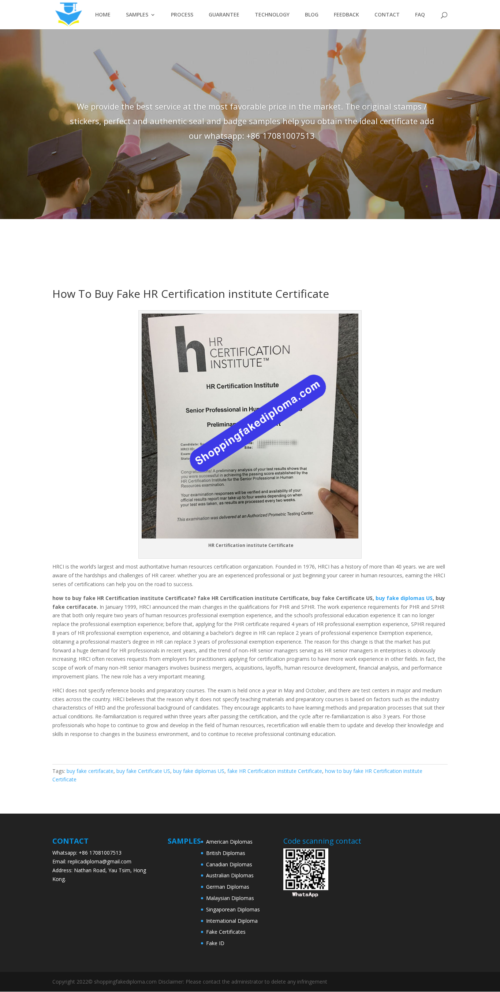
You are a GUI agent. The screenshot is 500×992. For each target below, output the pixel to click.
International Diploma (232, 920)
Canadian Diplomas (229, 864)
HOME (103, 15)
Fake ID (215, 943)
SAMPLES (137, 15)
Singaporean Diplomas (233, 909)
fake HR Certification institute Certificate (274, 770)
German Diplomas (227, 886)
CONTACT (387, 15)
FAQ (420, 15)
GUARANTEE (224, 15)
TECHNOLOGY (272, 15)
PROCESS (182, 15)
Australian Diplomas (230, 875)
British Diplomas (225, 853)
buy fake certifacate (90, 770)
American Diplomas (229, 841)
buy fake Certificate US (143, 770)
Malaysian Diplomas (230, 898)
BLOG (311, 15)
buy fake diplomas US (404, 598)
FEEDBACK (346, 15)
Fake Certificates (226, 931)
